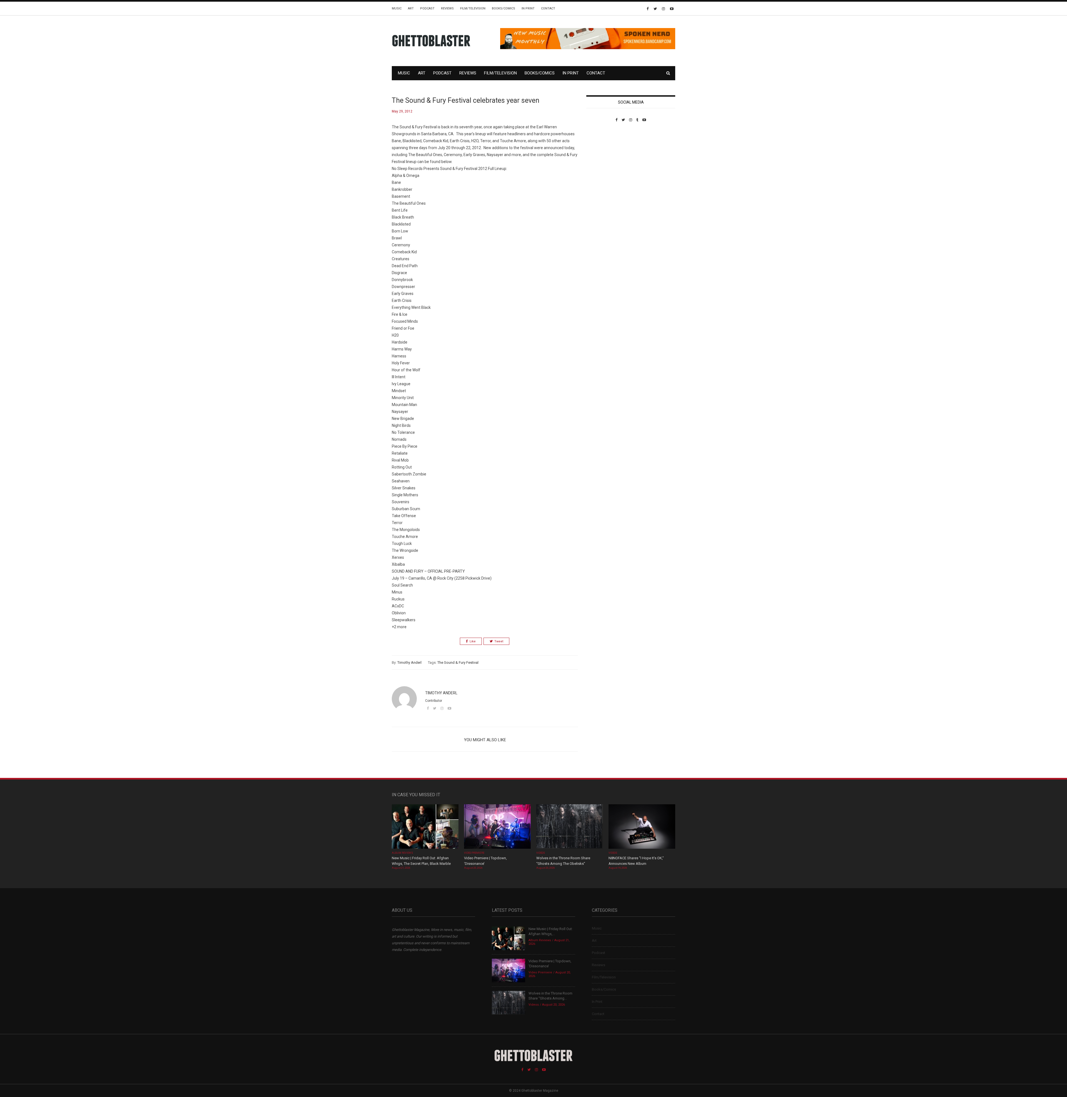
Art (411, 8)
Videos (540, 852)
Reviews (447, 8)
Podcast (427, 8)
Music (397, 8)
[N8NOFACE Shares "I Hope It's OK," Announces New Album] (642, 827)
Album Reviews (402, 852)
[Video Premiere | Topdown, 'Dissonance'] (497, 827)
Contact (548, 8)
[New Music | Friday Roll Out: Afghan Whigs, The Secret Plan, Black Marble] (425, 827)
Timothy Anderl (409, 662)
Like (473, 641)
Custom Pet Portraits (602, 160)
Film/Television (472, 8)
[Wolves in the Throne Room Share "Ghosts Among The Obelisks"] (569, 827)
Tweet (498, 641)
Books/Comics (503, 8)
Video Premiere (474, 852)
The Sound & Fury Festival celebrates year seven (465, 100)
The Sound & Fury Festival (457, 662)
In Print (528, 8)
